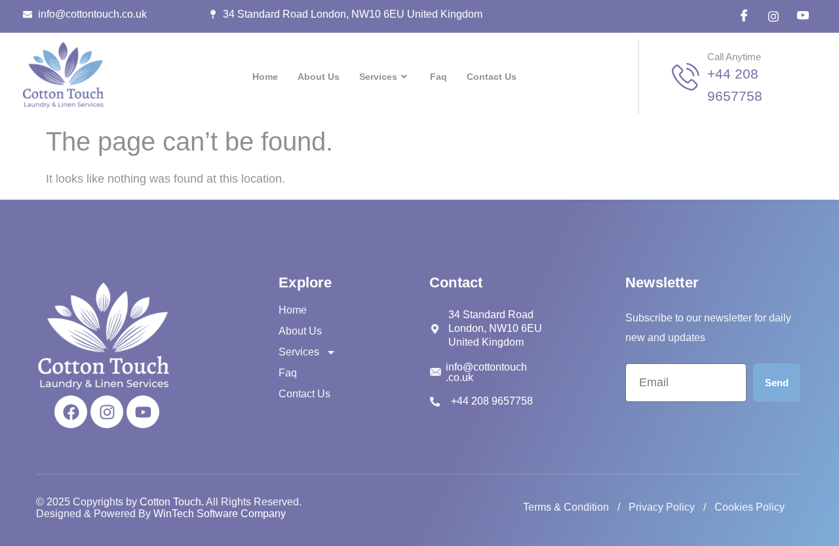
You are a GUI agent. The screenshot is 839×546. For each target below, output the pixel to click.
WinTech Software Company (219, 513)
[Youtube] (143, 411)
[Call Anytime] (685, 76)
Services (378, 76)
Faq (438, 76)
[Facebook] (744, 16)
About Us (319, 76)
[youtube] (803, 16)
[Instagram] (106, 411)
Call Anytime (734, 56)
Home (265, 76)
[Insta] (773, 16)
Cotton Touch (170, 501)
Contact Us (492, 76)
